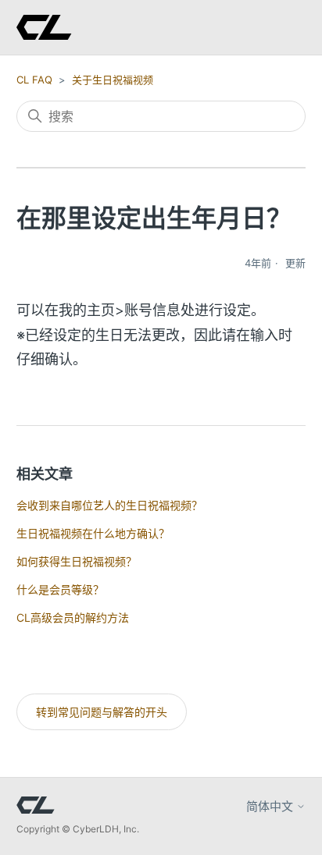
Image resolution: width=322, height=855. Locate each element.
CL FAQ (34, 79)
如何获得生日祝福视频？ (76, 561)
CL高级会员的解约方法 (72, 617)
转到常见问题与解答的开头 (101, 711)
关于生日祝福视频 (112, 79)
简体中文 (271, 806)
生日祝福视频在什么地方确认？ (93, 533)
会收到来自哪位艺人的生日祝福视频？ (109, 505)
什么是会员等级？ (60, 589)
